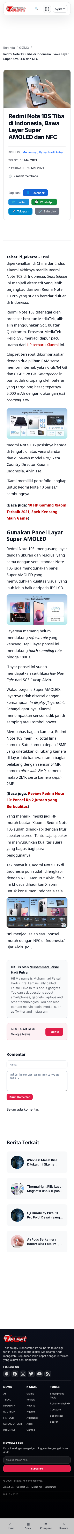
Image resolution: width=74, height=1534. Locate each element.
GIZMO (24, 47)
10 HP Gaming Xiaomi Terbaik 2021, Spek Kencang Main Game (37, 512)
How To (31, 1405)
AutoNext (32, 1417)
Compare (55, 1409)
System (60, 9)
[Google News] (6, 1374)
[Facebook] (15, 1374)
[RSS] (47, 1374)
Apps (29, 1423)
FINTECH (8, 1417)
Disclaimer (50, 1486)
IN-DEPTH (9, 1405)
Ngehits (31, 1411)
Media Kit (36, 1486)
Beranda (9, 47)
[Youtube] (39, 1374)
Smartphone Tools (57, 1395)
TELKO (7, 1399)
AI (4, 1393)
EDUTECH (9, 1411)
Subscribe (37, 1468)
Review (31, 1399)
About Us (8, 1486)
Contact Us (22, 1486)
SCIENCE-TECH (12, 1423)
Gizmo (30, 1393)
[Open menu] (47, 9)
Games (31, 1429)
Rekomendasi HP (60, 1403)
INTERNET (9, 1429)
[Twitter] (31, 1374)
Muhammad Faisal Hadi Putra (42, 152)
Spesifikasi (56, 1415)
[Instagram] (23, 1374)
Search (54, 1421)
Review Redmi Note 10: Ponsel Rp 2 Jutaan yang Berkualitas (35, 800)
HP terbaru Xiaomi (43, 344)
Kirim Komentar (19, 1097)
